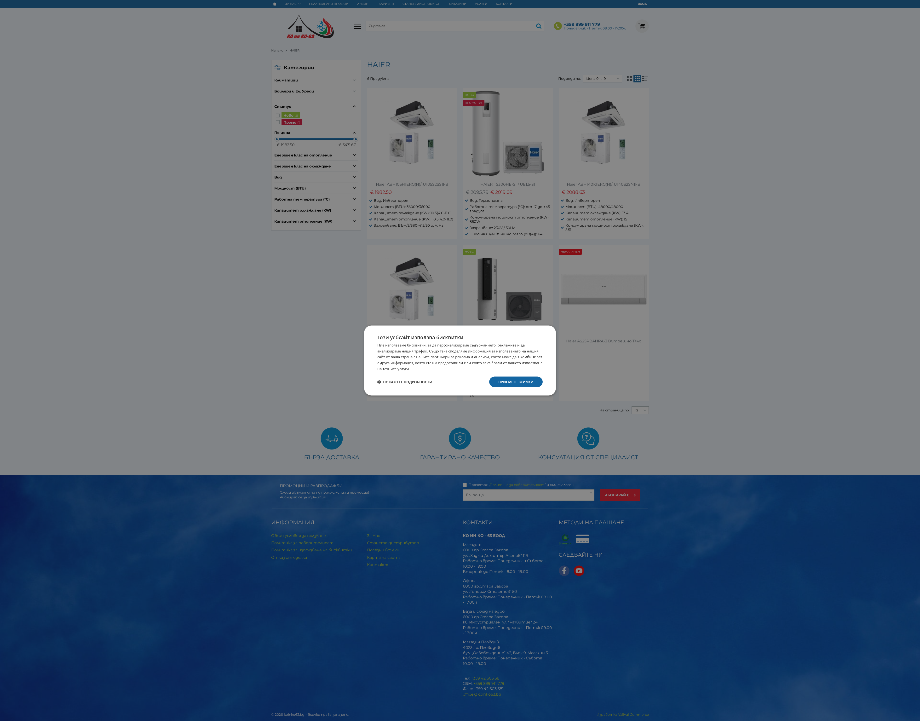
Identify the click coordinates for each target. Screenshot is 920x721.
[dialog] (460, 360)
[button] (404, 382)
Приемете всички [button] (516, 381)
